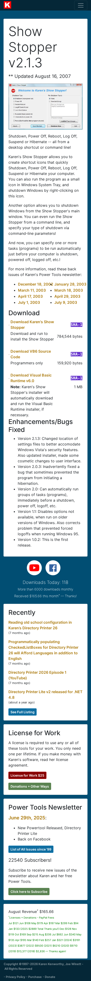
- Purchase (34, 977)
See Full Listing (22, 712)
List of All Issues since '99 (30, 849)
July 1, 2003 (29, 302)
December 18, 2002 (35, 284)
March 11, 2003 (32, 290)
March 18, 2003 (68, 290)
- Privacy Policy (14, 977)
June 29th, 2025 (26, 818)
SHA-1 (76, 324)
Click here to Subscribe (28, 892)
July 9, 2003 (65, 302)
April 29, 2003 (67, 296)
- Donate (49, 977)
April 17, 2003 (30, 296)
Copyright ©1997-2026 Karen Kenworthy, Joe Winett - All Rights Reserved (43, 966)
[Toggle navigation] (80, 5)
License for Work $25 (27, 775)
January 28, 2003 (70, 284)
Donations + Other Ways (29, 786)
